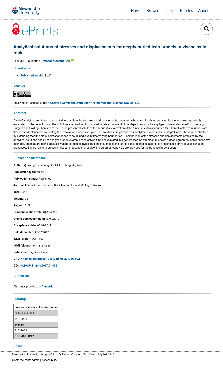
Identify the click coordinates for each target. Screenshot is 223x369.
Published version (32, 75)
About (203, 11)
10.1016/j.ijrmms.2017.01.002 (38, 265)
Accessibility (49, 360)
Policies (186, 11)
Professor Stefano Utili (55, 61)
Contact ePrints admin (25, 360)
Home (136, 11)
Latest (169, 11)
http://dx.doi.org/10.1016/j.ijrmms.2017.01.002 (50, 259)
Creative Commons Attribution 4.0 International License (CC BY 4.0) (94, 103)
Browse (153, 11)
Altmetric (47, 286)
